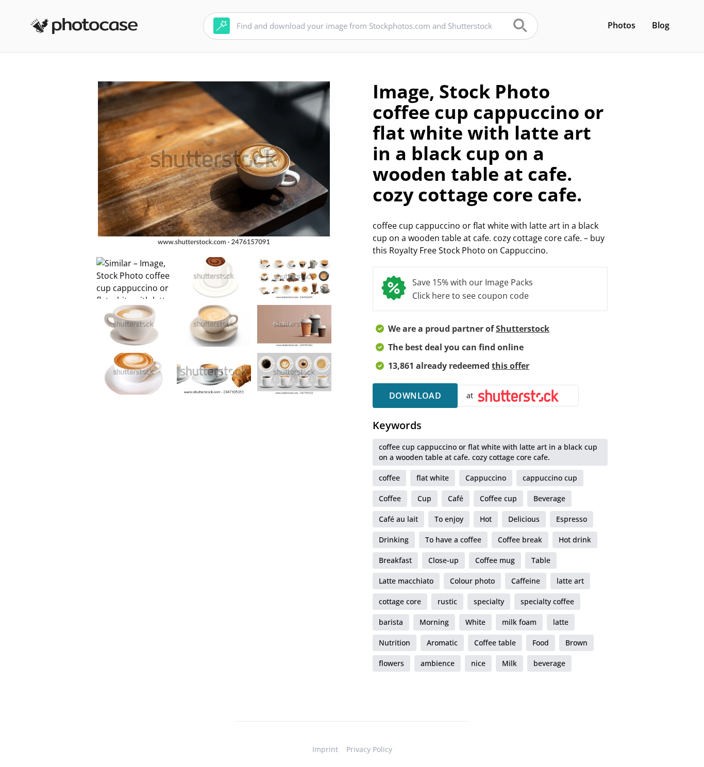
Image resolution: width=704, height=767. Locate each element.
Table (540, 560)
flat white (432, 478)
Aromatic (442, 642)
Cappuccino (485, 478)
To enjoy (448, 519)
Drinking (394, 539)
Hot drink (575, 539)
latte (560, 622)
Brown (576, 642)
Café (455, 498)
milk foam (519, 622)
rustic (447, 601)
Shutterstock (522, 328)
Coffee (390, 498)
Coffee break (520, 539)
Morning (434, 622)
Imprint (325, 749)
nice (478, 663)
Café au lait (398, 519)
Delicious (524, 519)
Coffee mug (495, 560)
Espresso (571, 519)
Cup (424, 498)
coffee (389, 478)
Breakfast (395, 560)
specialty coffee (547, 601)
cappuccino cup (550, 478)
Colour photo (472, 581)
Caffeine (525, 581)
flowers (391, 663)
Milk (509, 663)
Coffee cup (498, 498)
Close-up (443, 560)
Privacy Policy (369, 749)
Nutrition (394, 642)
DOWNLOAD (415, 395)
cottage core (400, 601)
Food (540, 642)
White (475, 622)
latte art (570, 581)
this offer (510, 365)
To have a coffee (453, 539)
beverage (549, 663)
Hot (486, 519)
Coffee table (495, 642)
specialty (489, 601)
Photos (621, 25)
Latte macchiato (406, 581)
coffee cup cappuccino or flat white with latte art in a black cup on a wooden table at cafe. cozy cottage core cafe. (488, 452)
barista (391, 622)
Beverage (549, 498)
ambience (438, 663)
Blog (660, 25)
